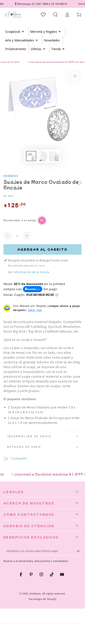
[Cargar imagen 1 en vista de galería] (31, 156)
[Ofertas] (44, 48)
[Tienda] (63, 48)
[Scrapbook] (23, 31)
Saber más (35, 310)
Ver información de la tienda (28, 272)
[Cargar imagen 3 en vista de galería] (54, 156)
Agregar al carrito (42, 249)
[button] (55, 14)
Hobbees (10, 176)
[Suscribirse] (79, 551)
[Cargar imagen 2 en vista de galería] (42, 156)
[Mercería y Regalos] (60, 31)
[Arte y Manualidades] (36, 40)
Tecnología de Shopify (42, 599)
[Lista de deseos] (43, 14)
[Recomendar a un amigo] (42, 220)
